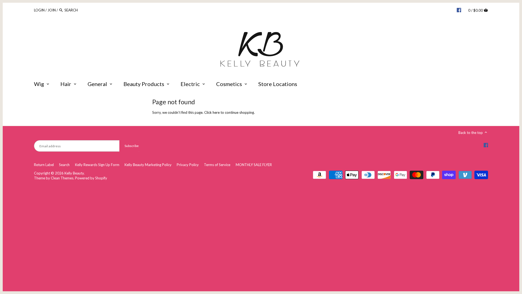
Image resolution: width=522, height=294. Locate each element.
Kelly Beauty (74, 173)
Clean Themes (62, 178)
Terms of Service (217, 165)
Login (39, 10)
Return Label (44, 165)
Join (52, 10)
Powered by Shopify (91, 178)
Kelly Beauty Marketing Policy (148, 165)
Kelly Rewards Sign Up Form (97, 165)
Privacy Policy (188, 165)
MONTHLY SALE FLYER (254, 165)
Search (64, 165)
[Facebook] (459, 10)
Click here (212, 112)
